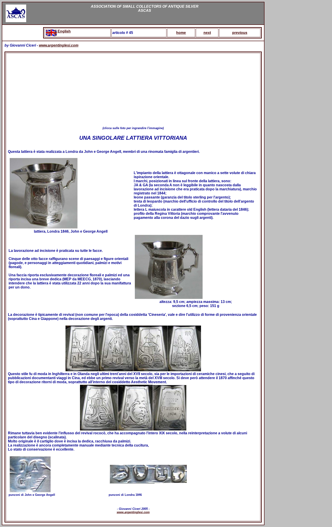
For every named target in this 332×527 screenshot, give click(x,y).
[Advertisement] (133, 89)
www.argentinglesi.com (58, 45)
